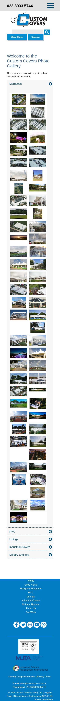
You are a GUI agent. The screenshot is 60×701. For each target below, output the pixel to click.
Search (48, 34)
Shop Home (30, 584)
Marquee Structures (31, 588)
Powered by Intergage (44, 699)
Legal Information (26, 676)
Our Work (31, 612)
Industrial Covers (31, 600)
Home (31, 580)
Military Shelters (31, 604)
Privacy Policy (43, 676)
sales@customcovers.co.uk (33, 683)
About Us (31, 608)
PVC (30, 592)
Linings (31, 596)
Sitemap (12, 676)
